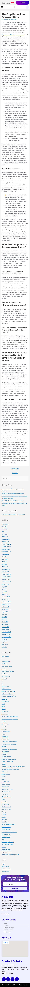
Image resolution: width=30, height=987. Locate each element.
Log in (3, 864)
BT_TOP (4, 726)
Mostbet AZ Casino (7, 789)
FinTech (4, 746)
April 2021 (4, 619)
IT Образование (6, 774)
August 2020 (5, 639)
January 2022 (5, 599)
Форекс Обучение (7, 852)
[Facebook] (4, 979)
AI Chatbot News (6, 689)
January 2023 (5, 572)
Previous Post (15, 469)
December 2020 (6, 629)
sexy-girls (4, 819)
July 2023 (4, 557)
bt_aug (4, 721)
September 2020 (6, 637)
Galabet (4, 754)
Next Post (15, 473)
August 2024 (5, 524)
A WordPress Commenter (9, 515)
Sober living (5, 822)
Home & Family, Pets (7, 761)
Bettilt (3, 706)
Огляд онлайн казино (7, 844)
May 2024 (4, 531)
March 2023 (5, 567)
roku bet (4, 814)
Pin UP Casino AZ (6, 807)
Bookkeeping (5, 714)
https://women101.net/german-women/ (13, 35)
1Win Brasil (4, 664)
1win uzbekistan (6, 676)
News (3, 799)
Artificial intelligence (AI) (9, 696)
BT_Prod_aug (5, 724)
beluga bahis (5, 701)
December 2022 (6, 574)
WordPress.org (6, 871)
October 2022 (6, 579)
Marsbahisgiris (6, 784)
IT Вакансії (4, 772)
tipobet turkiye (6, 829)
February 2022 (6, 597)
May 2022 (4, 589)
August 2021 (5, 612)
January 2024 (6, 541)
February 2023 (6, 569)
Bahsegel (4, 699)
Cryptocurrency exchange (9, 744)
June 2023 (5, 559)
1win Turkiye (5, 674)
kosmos (4, 779)
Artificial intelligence (7, 694)
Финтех (4, 847)
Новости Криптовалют (8, 842)
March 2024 (5, 536)
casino (3, 734)
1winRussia (4, 679)
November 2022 (6, 577)
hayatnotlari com (7, 756)
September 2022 (6, 582)
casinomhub (5, 739)
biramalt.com (5, 711)
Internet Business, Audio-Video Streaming (13, 767)
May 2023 (4, 562)
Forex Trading (5, 751)
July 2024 (4, 526)
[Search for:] (15, 478)
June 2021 (4, 614)
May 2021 (4, 617)
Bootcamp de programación (10, 719)
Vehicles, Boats (6, 837)
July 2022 (4, 587)
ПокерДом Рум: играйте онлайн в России (13, 493)
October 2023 (6, 549)
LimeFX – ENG (5, 782)
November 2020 (6, 632)
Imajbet (4, 764)
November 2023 (6, 546)
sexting (4, 817)
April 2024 (4, 534)
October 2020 (6, 634)
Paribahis (4, 802)
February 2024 (6, 539)
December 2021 (6, 602)
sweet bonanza (6, 827)
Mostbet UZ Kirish (6, 797)
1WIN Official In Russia (8, 671)
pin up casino (5, 804)
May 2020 (4, 647)
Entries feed (5, 866)
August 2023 (5, 554)
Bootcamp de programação (10, 716)
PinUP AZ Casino (6, 809)
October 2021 (5, 607)
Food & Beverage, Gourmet (9, 749)
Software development (8, 824)
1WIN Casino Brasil (7, 666)
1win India (4, 669)
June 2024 (5, 529)
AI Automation (6, 686)
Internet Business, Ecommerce (10, 769)
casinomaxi (5, 736)
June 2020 (5, 644)
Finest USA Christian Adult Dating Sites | (13, 501)
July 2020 (4, 642)
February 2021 (6, 624)
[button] (5, 914)
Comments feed (6, 869)
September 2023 (6, 551)
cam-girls (4, 729)
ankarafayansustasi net (8, 691)
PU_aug (4, 812)
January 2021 (5, 627)
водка (3, 839)
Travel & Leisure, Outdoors (9, 832)
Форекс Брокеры (6, 849)
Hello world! (21, 515)
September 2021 (6, 609)
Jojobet (4, 777)
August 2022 (5, 584)
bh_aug (4, 709)
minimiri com (5, 787)
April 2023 (4, 564)
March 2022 (5, 594)
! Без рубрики (5, 656)
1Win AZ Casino (6, 661)
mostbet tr (5, 794)
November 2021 (6, 604)
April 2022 (4, 592)
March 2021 (5, 622)
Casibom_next (6, 731)
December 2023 (6, 544)
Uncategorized (6, 19)
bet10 (3, 704)
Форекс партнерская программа (10, 854)
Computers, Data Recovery (9, 741)
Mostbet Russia (6, 792)
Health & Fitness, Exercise (9, 759)
